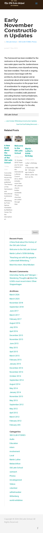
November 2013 (16, 396)
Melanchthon (15, 464)
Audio (12, 439)
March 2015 (14, 356)
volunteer (13, 488)
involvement (15, 451)
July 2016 (14, 327)
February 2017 (15, 319)
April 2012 (14, 413)
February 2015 (15, 360)
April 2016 (14, 331)
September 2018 (16, 307)
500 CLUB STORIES (25, 42)
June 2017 (14, 311)
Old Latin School (11, 42)
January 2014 (15, 392)
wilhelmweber (15, 492)
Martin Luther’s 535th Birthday (29, 152)
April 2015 (14, 352)
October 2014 (15, 376)
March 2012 (14, 417)
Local (12, 455)
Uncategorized (16, 480)
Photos (34, 42)
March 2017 (14, 315)
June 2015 (14, 343)
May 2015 (14, 347)
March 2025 (14, 299)
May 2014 (14, 388)
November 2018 (16, 303)
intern (12, 447)
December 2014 (16, 368)
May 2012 (14, 409)
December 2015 (16, 335)
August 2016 (15, 323)
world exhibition (16, 500)
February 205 (15, 425)
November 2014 (16, 372)
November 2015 (16, 339)
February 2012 (15, 421)
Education (14, 443)
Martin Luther (15, 459)
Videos (12, 484)
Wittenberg (14, 496)
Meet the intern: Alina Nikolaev (22, 265)
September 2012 (16, 404)
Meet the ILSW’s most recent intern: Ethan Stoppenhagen (23, 281)
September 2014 (16, 380)
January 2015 (15, 364)
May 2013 (14, 400)
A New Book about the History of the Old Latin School (8, 154)
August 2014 (15, 384)
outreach (13, 472)
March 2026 (14, 295)
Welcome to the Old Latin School (19, 149)
